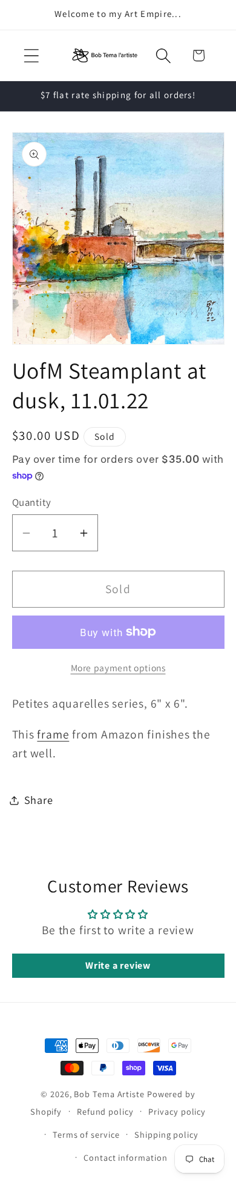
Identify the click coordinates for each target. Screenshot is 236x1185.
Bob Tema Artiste (109, 1094)
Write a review (118, 965)
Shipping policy (166, 1134)
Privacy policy (177, 1111)
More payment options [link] (118, 668)
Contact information (125, 1157)
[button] (31, 55)
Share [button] (38, 799)
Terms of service (86, 1134)
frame (53, 734)
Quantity (31, 502)
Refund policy (105, 1111)
